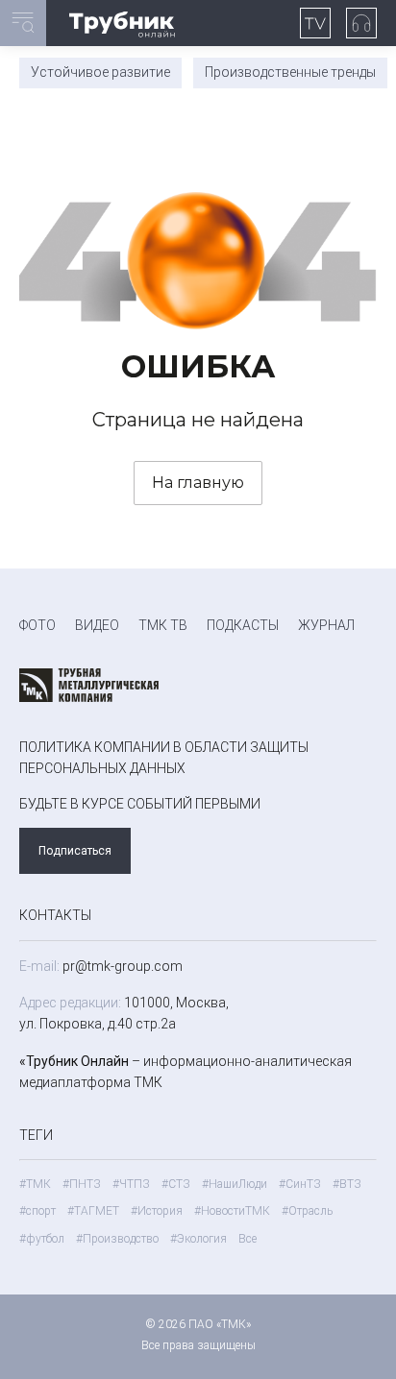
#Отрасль (307, 1211)
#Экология (198, 1239)
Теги (36, 1135)
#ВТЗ (347, 1184)
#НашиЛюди (234, 1184)
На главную (198, 482)
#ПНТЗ (81, 1184)
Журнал (326, 625)
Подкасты (243, 625)
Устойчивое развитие (100, 72)
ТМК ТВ (162, 625)
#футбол (41, 1239)
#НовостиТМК (232, 1211)
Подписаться (74, 851)
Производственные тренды (290, 72)
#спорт (37, 1211)
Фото (37, 625)
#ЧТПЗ (131, 1184)
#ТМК (35, 1184)
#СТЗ (175, 1184)
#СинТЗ (300, 1184)
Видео (97, 625)
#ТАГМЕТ (93, 1211)
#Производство (117, 1239)
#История (157, 1211)
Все (247, 1239)
